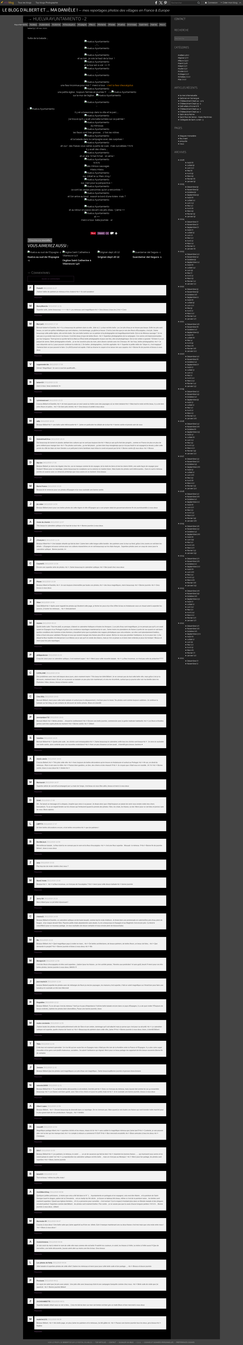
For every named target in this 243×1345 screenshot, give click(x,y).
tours (163, 25)
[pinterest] (165, 2)
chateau (182, 77)
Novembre (191, 190)
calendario (45, 25)
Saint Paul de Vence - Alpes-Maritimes (196, 117)
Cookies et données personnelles (158, 1342)
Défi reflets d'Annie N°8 (189, 106)
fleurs (92, 25)
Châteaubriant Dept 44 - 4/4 (192, 101)
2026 (182, 160)
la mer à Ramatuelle (188, 95)
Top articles (100, 1342)
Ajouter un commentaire (51, 279)
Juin (189, 168)
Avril (189, 173)
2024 (182, 219)
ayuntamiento (21, 25)
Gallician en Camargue (189, 98)
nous (182, 144)
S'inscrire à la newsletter (40, 240)
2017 (182, 456)
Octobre (190, 192)
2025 (182, 184)
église (181, 58)
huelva (122, 25)
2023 (182, 251)
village (182, 74)
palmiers (144, 25)
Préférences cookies (185, 1342)
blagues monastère (188, 136)
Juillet (189, 165)
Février (190, 179)
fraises (112, 25)
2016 (182, 491)
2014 (182, 556)
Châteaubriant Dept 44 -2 (190, 109)
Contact (179, 18)
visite (181, 71)
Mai (188, 171)
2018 (182, 421)
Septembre (191, 195)
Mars (189, 176)
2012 (182, 623)
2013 (182, 588)
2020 (182, 354)
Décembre (191, 187)
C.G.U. (139, 1342)
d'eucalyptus (69, 25)
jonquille (183, 141)
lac (180, 79)
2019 (182, 389)
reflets (181, 55)
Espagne (82, 25)
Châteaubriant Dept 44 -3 (190, 104)
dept (181, 66)
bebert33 (67, 1342)
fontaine (102, 25)
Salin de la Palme (187, 114)
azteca (34, 25)
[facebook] (156, 2)
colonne (56, 25)
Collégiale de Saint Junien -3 (191, 120)
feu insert (184, 138)
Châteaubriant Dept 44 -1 (190, 112)
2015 (182, 523)
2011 (182, 658)
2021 (182, 322)
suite (181, 69)
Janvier (190, 181)
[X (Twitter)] (161, 2)
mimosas (132, 25)
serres (154, 25)
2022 (182, 286)
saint (181, 63)
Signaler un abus (126, 1342)
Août (189, 163)
